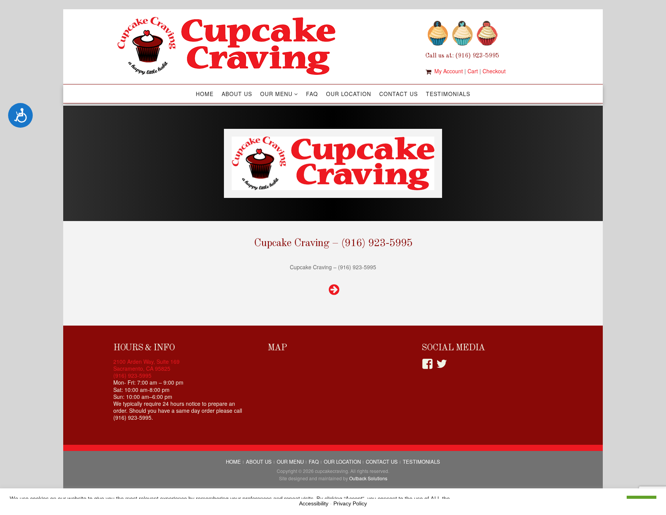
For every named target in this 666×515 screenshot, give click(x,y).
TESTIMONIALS (448, 94)
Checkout (494, 71)
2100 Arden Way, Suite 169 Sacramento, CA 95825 (146, 365)
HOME (205, 94)
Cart (473, 71)
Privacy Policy (350, 503)
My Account (448, 71)
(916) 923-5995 (132, 375)
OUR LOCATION (348, 94)
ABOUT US (237, 94)
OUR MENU (276, 94)
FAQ (312, 94)
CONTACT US (398, 94)
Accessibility (313, 503)
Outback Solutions (368, 478)
